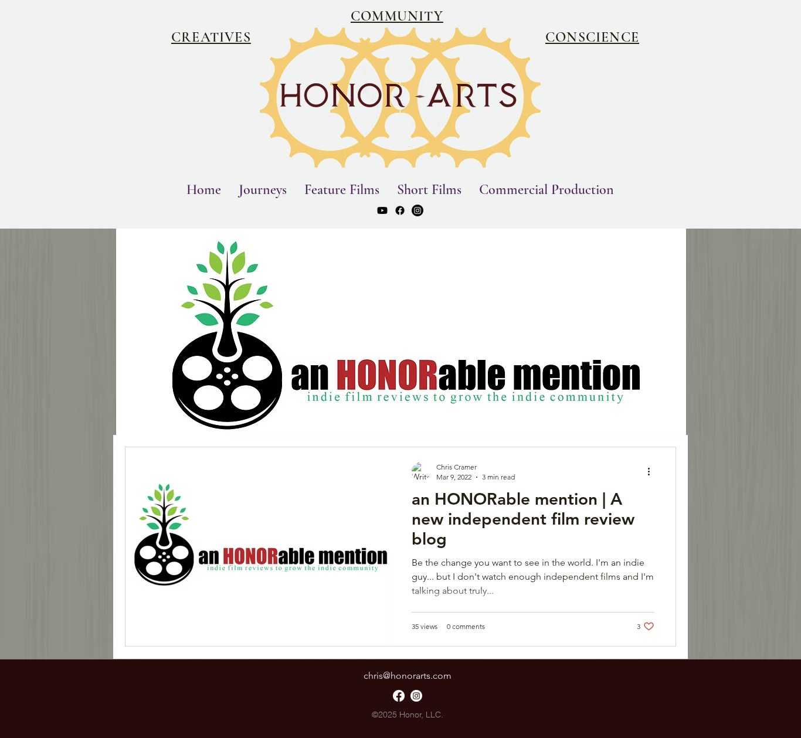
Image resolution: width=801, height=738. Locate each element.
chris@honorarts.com (408, 675)
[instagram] (417, 210)
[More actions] (653, 471)
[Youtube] (382, 210)
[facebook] (400, 210)
